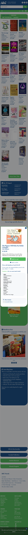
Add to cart (14, 259)
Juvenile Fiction (9, 302)
